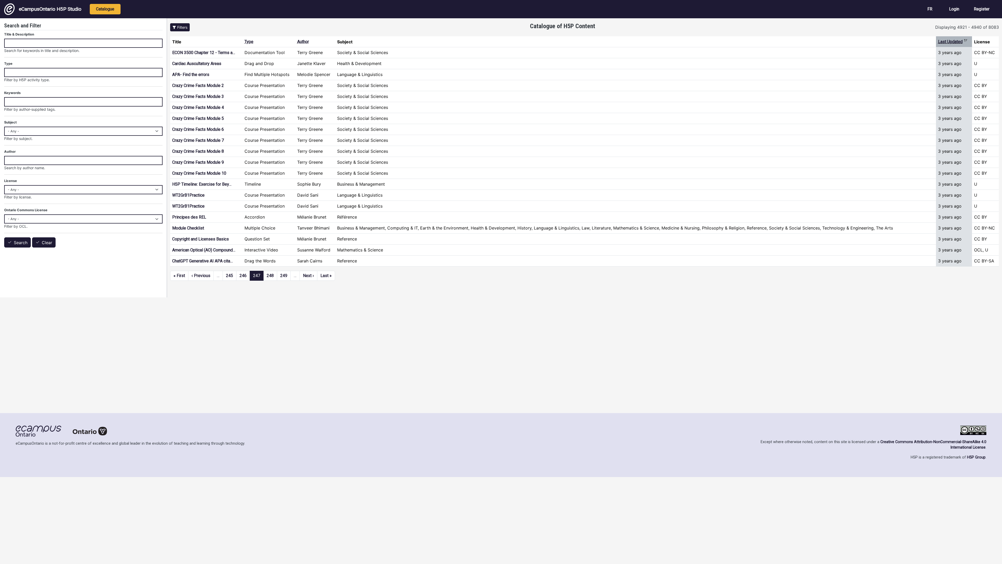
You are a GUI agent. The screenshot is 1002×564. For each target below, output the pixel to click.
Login (954, 9)
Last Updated (953, 41)
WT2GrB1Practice (188, 195)
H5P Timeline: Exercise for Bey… (201, 184)
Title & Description (19, 34)
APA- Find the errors (190, 74)
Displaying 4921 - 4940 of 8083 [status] (967, 27)
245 (229, 275)
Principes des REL (189, 217)
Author (303, 41)
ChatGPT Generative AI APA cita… (202, 260)
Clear (47, 242)
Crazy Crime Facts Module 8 (198, 151)
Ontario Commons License (25, 210)
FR (929, 9)
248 (270, 275)
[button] (180, 27)
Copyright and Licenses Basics (200, 239)
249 (283, 275)
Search (20, 242)
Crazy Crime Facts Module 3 (198, 96)
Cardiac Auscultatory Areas (196, 63)
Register (981, 9)
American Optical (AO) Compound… (203, 250)
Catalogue (105, 9)
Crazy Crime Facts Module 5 (198, 118)
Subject (10, 122)
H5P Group (976, 457)
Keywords (12, 93)
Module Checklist (188, 228)
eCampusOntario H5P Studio (50, 9)
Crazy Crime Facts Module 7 (198, 140)
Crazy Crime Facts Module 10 (199, 173)
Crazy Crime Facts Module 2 (198, 85)
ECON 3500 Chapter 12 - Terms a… (203, 52)
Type (248, 41)
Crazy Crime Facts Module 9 (198, 162)
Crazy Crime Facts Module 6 (198, 129)
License (10, 181)
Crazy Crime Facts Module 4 (198, 107)
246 (243, 275)
